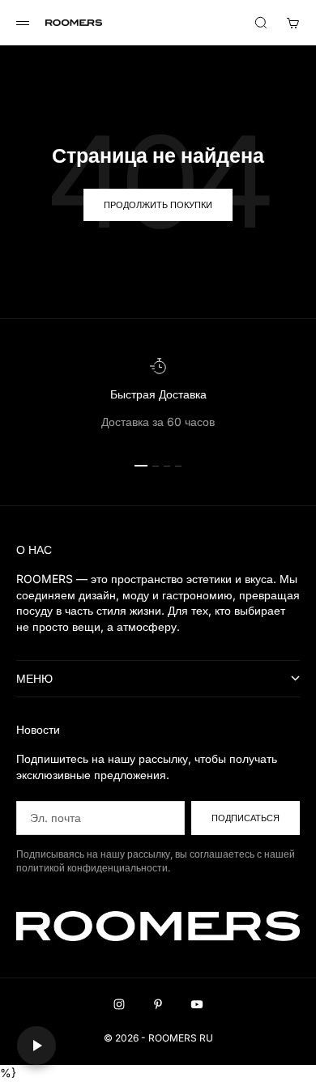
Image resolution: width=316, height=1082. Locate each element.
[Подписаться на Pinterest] (158, 1004)
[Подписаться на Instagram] (119, 1004)
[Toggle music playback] (36, 1045)
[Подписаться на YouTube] (196, 1004)
